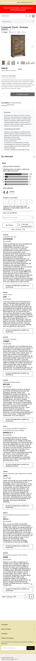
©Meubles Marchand (6, 657)
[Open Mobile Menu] (33, 16)
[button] (31, 584)
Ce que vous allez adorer (9, 76)
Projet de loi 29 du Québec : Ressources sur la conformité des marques (18, 9)
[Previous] (3, 46)
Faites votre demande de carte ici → (25, 2)
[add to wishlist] (8, 94)
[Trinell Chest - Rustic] (18, 46)
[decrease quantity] (4, 95)
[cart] (30, 16)
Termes (20, 69)
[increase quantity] (4, 93)
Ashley (5, 32)
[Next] (32, 46)
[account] (27, 16)
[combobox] (18, 21)
